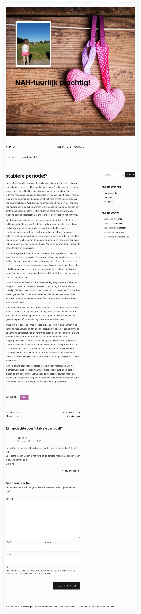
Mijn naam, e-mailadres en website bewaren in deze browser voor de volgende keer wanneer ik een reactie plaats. (40, 572)
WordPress (109, 607)
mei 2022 (108, 197)
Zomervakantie (110, 193)
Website (10, 554)
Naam (9, 542)
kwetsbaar (69, 414)
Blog (69, 147)
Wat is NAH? (79, 147)
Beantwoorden (72, 471)
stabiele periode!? (122, 237)
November (15, 414)
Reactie (9, 499)
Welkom (60, 147)
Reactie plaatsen (67, 586)
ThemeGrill (82, 607)
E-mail (48, 542)
